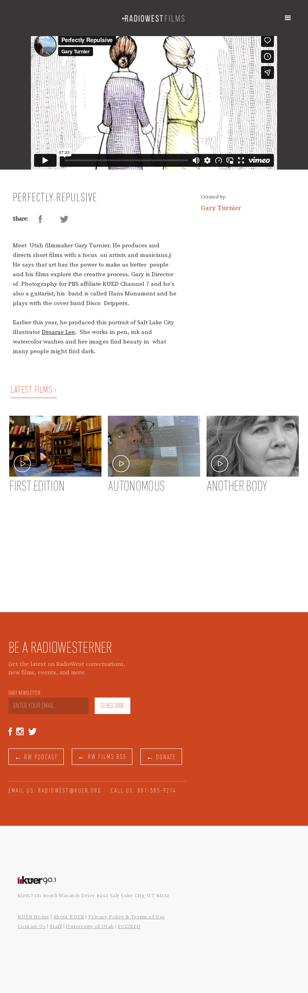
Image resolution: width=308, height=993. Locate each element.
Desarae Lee (58, 332)
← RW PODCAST (36, 757)
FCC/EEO (129, 927)
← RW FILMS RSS (102, 757)
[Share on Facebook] (40, 219)
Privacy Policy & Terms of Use (126, 917)
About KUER (68, 917)
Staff (56, 927)
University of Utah (89, 927)
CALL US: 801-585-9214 (144, 791)
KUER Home (33, 917)
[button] (288, 18)
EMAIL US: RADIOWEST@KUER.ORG (54, 791)
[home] (153, 18)
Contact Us (32, 927)
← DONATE (161, 757)
